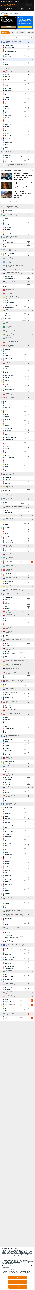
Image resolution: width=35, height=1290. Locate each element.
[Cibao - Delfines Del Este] (17, 483)
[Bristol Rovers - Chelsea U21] (17, 161)
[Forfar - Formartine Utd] (17, 853)
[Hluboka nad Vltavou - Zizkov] (17, 390)
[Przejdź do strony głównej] (9, 5)
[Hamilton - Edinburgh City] (17, 862)
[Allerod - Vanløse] (17, 406)
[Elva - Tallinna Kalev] (17, 503)
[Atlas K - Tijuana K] (17, 644)
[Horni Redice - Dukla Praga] (17, 372)
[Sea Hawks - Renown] (17, 800)
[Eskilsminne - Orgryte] (17, 919)
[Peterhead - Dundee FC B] (17, 876)
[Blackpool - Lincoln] (17, 94)
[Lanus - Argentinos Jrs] (17, 241)
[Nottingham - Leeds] (17, 148)
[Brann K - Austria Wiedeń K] (17, 511)
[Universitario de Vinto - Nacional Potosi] (17, 306)
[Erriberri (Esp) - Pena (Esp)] (17, 963)
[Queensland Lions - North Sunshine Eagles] (17, 286)
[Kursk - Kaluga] (17, 718)
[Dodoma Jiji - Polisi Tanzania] (17, 980)
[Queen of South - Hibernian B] (17, 880)
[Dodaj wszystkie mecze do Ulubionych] (1, 42)
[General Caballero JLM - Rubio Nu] (17, 693)
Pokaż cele (17, 1286)
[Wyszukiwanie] (27, 4)
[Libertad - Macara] (17, 491)
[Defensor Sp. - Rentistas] (17, 988)
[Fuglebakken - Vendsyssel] (17, 461)
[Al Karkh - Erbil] (17, 523)
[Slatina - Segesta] (17, 354)
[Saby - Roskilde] (17, 434)
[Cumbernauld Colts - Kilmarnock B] (17, 840)
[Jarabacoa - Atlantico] (17, 478)
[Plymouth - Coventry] (17, 112)
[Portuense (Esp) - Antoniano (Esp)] (17, 967)
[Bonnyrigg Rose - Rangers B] (17, 822)
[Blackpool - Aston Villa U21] (17, 156)
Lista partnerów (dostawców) (9, 1274)
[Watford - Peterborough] (17, 139)
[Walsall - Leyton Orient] (17, 134)
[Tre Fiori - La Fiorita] (17, 770)
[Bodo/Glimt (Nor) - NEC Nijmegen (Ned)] (17, 51)
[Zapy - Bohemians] (17, 385)
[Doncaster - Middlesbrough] (17, 80)
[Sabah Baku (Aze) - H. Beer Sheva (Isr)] (17, 46)
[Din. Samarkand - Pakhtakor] (17, 1009)
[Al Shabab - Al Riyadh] (17, 228)
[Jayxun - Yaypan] (17, 1018)
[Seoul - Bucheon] (17, 607)
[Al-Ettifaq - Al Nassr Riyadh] (17, 233)
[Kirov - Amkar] (17, 723)
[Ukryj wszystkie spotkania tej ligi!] (32, 42)
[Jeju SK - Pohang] (17, 603)
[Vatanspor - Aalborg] (17, 443)
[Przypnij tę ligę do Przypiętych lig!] (18, 67)
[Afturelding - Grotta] (17, 550)
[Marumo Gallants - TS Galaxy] (17, 745)
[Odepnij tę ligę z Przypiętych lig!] (22, 42)
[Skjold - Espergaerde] (17, 470)
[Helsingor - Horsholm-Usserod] (17, 420)
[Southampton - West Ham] (17, 121)
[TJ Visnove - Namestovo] (17, 791)
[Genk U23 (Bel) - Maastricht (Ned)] (17, 949)
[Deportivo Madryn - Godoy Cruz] (17, 254)
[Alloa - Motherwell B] (17, 812)
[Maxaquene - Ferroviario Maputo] (17, 657)
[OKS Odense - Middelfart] (17, 429)
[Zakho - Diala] (17, 532)
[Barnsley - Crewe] (17, 85)
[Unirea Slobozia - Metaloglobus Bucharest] (17, 762)
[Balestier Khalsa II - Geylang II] (17, 779)
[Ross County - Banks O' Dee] (17, 885)
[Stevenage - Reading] (17, 125)
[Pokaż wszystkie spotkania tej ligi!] (32, 68)
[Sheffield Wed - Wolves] (17, 116)
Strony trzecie (17, 1263)
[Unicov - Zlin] (17, 381)
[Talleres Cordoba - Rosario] (17, 246)
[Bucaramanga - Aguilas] (17, 582)
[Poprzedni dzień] (2, 37)
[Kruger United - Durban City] (17, 740)
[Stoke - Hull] (17, 130)
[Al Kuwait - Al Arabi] (17, 619)
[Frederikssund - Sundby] (17, 415)
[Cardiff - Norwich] (17, 75)
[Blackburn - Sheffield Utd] (17, 89)
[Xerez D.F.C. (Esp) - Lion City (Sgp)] (17, 958)
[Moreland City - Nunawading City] (17, 277)
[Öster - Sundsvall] (17, 907)
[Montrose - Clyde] (17, 871)
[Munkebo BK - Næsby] (17, 424)
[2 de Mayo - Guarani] (17, 685)
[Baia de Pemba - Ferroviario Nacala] (17, 652)
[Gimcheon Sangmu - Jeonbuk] (17, 598)
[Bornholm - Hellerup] (17, 402)
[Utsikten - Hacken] (17, 923)
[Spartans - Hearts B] (17, 889)
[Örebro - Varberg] (17, 902)
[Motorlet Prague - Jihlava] (17, 376)
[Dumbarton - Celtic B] (17, 844)
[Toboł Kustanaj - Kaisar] (17, 562)
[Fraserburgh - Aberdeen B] (17, 858)
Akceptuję (17, 1277)
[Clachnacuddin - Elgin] (17, 826)
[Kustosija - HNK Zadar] (17, 350)
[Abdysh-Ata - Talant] (17, 574)
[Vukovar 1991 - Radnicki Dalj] (17, 359)
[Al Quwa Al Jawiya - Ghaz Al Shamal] (17, 541)
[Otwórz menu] (30, 4)
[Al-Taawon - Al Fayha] (17, 224)
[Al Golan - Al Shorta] (17, 528)
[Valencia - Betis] (17, 63)
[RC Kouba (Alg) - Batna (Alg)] (17, 953)
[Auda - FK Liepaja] (17, 636)
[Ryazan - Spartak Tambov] (17, 727)
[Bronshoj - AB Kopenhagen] (17, 456)
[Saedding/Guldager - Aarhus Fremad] (17, 438)
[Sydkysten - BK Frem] (17, 452)
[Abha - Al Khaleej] (17, 219)
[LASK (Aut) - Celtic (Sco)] (17, 55)
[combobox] (17, 37)
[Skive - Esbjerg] (17, 465)
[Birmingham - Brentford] (17, 143)
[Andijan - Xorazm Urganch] (17, 1000)
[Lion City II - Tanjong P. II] (17, 783)
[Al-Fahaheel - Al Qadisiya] (17, 624)
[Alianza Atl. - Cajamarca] (17, 706)
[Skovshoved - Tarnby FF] (17, 447)
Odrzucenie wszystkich (17, 1282)
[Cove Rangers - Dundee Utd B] (17, 831)
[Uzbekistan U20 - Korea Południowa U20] (17, 936)
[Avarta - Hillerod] (17, 411)
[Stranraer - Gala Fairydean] (17, 894)
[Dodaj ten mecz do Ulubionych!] (1, 46)
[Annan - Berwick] (17, 817)
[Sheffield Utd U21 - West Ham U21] (17, 211)
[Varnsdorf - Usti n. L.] (17, 367)
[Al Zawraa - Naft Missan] (17, 537)
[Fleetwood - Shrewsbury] (17, 103)
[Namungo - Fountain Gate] (17, 975)
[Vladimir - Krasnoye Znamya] (17, 732)
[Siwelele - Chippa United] (17, 754)
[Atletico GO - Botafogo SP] (17, 314)
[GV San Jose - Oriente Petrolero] (17, 301)
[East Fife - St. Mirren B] (17, 849)
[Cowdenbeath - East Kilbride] (17, 835)
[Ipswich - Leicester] (17, 107)
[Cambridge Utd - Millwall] (17, 98)
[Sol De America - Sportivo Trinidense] (17, 698)
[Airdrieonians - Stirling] (17, 808)
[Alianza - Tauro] (17, 677)
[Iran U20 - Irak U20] (17, 932)
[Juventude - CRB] (17, 319)
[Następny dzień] (31, 37)
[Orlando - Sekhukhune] (17, 749)
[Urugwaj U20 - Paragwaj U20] (17, 941)
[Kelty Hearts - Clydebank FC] (17, 867)
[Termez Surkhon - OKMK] (17, 1005)
